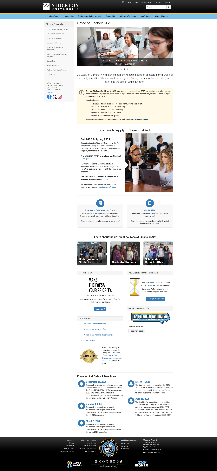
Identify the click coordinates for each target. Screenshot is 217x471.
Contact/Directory (146, 2)
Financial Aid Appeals (54, 38)
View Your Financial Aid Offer (95, 324)
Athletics (128, 16)
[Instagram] (60, 98)
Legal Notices (91, 443)
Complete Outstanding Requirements (98, 335)
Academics (69, 16)
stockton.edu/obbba (139, 119)
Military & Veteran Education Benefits (57, 55)
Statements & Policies (67, 451)
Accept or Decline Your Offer (95, 329)
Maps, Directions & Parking (153, 449)
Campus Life (110, 16)
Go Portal (123, 1)
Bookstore (70, 440)
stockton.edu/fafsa (108, 187)
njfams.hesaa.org (156, 283)
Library (71, 443)
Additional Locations (129, 440)
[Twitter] (55, 98)
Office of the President (88, 440)
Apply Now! (100, 309)
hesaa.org (104, 179)
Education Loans (53, 65)
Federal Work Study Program (57, 70)
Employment (70, 446)
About (55, 16)
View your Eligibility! (156, 299)
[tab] (121, 69)
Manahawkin (125, 449)
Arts (145, 16)
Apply (130, 2)
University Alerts (90, 451)
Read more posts (137, 331)
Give (136, 2)
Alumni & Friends (161, 16)
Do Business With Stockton (87, 448)
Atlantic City (125, 443)
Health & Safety (69, 448)
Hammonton (125, 446)
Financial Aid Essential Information (55, 49)
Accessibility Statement (152, 452)
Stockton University (60, 7)
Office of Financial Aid (55, 24)
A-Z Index (159, 2)
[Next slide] (170, 48)
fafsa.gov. (85, 159)
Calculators (51, 61)
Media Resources (90, 446)
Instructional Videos (54, 43)
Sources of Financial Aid (55, 34)
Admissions (89, 16)
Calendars (168, 2)
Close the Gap (89, 340)
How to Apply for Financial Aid (57, 29)
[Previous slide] (80, 48)
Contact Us (51, 75)
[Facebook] (49, 98)
